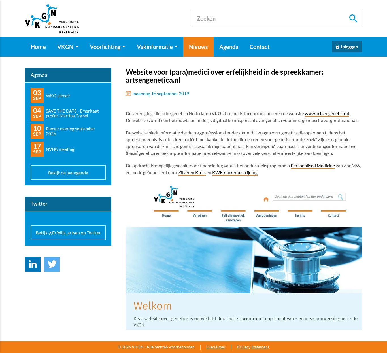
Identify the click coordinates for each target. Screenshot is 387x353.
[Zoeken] (353, 18)
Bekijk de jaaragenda (68, 172)
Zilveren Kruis (192, 172)
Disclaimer (216, 347)
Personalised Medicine (313, 165)
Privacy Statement (253, 347)
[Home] (52, 18)
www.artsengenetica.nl (327, 113)
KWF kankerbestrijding (235, 172)
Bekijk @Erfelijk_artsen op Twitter (68, 232)
